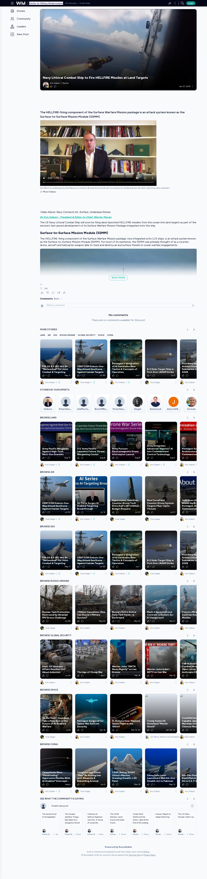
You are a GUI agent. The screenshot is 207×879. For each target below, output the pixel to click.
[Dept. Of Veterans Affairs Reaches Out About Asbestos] (56, 659)
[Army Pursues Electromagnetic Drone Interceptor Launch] (126, 441)
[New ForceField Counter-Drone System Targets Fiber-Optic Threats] (161, 495)
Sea (46, 288)
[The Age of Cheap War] (91, 659)
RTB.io (146, 852)
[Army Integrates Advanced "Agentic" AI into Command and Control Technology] (161, 441)
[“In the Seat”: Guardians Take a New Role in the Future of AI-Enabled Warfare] (56, 713)
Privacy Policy (150, 855)
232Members (71, 3)
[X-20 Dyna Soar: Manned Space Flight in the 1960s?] (126, 713)
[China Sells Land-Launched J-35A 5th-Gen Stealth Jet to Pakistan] (161, 768)
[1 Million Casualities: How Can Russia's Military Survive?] (91, 604)
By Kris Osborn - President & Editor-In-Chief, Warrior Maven (75, 217)
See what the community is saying (62, 798)
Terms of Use (134, 855)
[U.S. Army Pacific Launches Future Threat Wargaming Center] (91, 441)
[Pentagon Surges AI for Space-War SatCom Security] (91, 713)
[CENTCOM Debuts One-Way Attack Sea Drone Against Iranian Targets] (91, 359)
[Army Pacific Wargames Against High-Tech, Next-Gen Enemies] (56, 441)
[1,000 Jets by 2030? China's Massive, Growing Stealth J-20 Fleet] (126, 768)
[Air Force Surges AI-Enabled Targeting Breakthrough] (91, 495)
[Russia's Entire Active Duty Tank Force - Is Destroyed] (126, 604)
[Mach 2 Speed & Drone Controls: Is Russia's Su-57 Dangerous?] (161, 604)
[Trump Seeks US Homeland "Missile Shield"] (161, 713)
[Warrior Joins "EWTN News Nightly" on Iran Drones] (126, 659)
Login (190, 3)
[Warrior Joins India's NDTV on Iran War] (161, 659)
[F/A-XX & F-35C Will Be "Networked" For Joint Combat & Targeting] (56, 359)
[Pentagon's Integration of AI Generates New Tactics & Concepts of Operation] (126, 359)
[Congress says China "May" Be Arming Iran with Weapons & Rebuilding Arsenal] (91, 768)
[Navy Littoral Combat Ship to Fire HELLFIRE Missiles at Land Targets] (118, 49)
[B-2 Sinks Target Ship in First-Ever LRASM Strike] (161, 359)
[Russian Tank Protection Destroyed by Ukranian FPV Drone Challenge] (56, 604)
